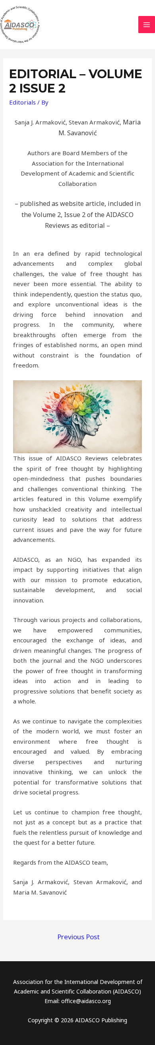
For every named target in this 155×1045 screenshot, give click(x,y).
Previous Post (78, 936)
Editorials (22, 102)
